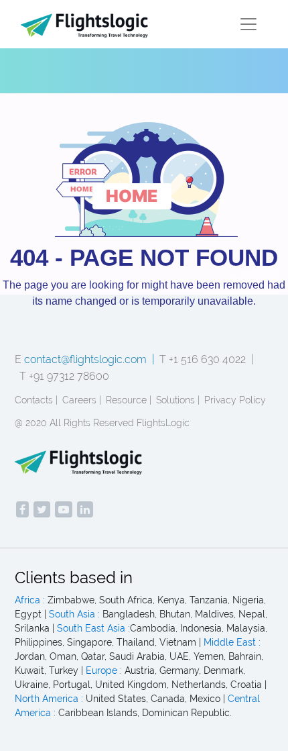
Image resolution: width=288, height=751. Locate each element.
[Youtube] (63, 509)
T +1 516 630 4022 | (206, 359)
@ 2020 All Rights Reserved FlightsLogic (102, 422)
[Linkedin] (85, 509)
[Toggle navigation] (248, 24)
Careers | (81, 400)
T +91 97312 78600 (64, 376)
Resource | (128, 400)
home (132, 196)
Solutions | (178, 400)
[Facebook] (22, 509)
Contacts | (36, 400)
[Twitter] (41, 509)
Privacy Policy (235, 400)
